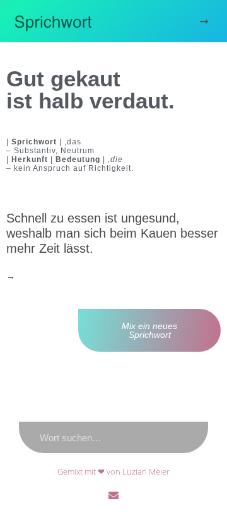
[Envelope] (113, 495)
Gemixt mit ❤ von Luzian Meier (113, 471)
